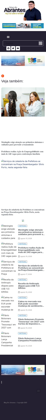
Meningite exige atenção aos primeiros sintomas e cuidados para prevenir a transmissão (22, 143)
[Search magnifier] (40, 43)
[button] (8, 37)
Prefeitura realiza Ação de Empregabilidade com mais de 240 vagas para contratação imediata (22, 152)
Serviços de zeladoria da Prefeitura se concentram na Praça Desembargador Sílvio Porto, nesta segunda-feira (22, 212)
